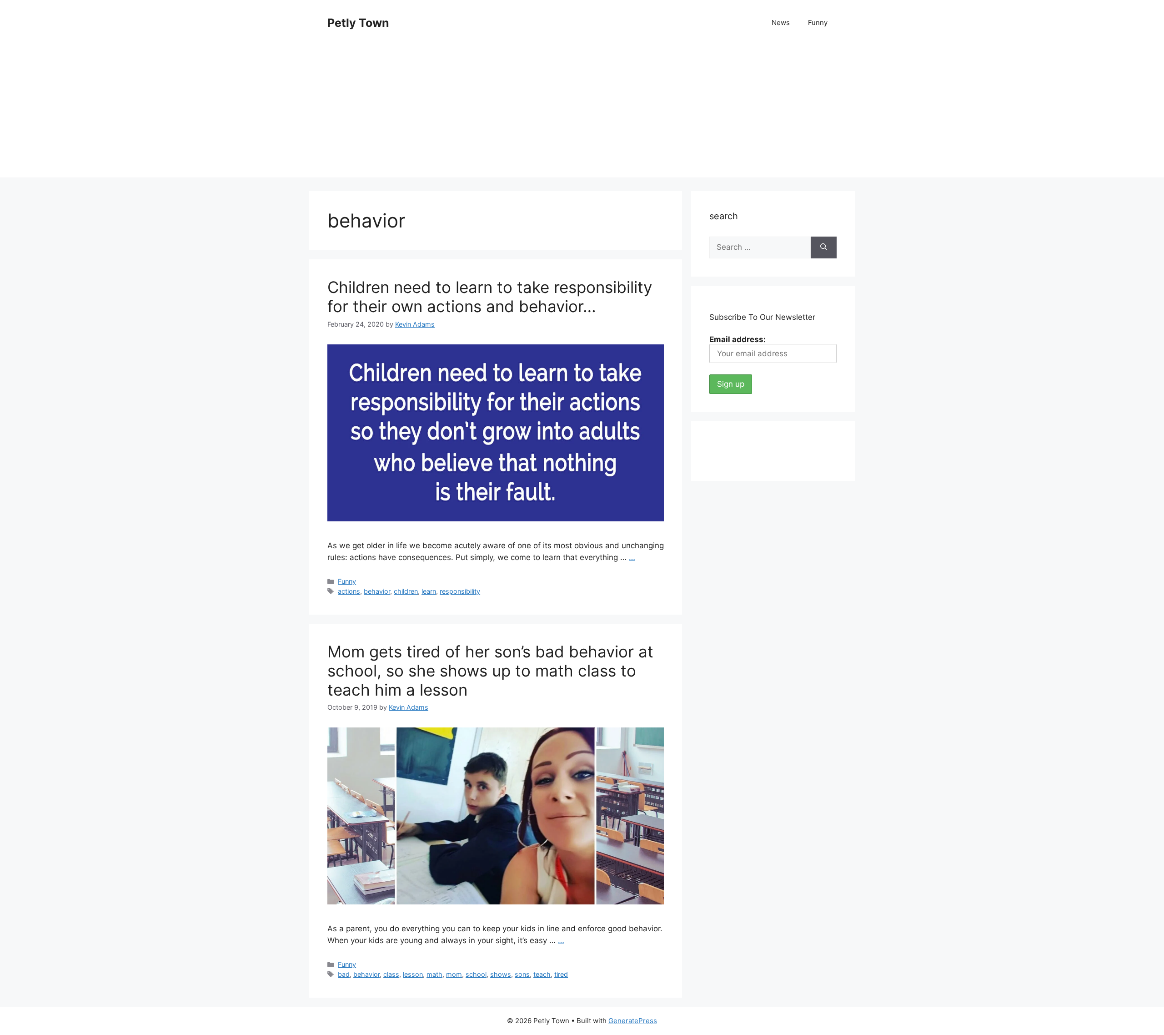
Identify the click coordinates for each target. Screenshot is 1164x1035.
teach (542, 974)
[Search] (824, 247)
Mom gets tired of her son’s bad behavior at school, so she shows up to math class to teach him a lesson (490, 670)
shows (500, 974)
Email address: (737, 339)
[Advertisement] (582, 113)
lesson (413, 974)
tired (561, 974)
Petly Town (358, 23)
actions (349, 591)
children (406, 591)
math (434, 974)
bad (344, 974)
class (391, 974)
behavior (377, 591)
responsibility (460, 591)
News (781, 22)
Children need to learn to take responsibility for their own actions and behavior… (489, 297)
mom (454, 974)
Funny (818, 22)
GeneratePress (632, 1020)
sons (522, 974)
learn (428, 591)
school (476, 974)
